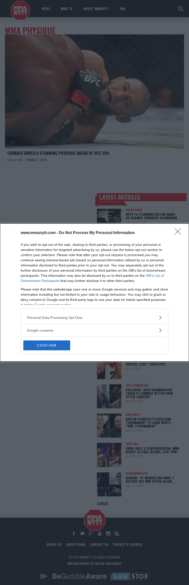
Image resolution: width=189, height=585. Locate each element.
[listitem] (94, 317)
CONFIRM (47, 345)
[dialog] (94, 292)
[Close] (179, 233)
